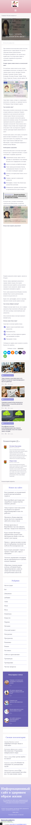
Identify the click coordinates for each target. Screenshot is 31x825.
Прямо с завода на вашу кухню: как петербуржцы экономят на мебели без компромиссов (15, 544)
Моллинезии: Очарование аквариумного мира (13, 752)
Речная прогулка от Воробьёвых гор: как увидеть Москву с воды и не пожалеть (14, 526)
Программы (8, 638)
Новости (7, 618)
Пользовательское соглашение (16, 814)
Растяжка (7, 650)
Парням (7, 622)
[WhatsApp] (5, 356)
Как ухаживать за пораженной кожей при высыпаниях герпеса (15, 494)
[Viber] (24, 352)
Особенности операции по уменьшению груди (14, 764)
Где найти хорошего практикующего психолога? (15, 719)
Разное (6, 646)
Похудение (8, 634)
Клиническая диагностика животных (16, 701)
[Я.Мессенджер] (5, 352)
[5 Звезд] (22, 348)
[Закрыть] (1, 824)
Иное (6, 606)
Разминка (7, 642)
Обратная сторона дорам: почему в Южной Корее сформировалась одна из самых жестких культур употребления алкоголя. (13, 568)
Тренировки (8, 663)
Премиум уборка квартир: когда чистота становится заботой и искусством (13, 519)
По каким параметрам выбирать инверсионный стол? (17, 692)
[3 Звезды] (20, 348)
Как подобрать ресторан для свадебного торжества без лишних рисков (14, 502)
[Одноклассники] (12, 352)
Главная (4, 15)
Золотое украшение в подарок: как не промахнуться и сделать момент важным (15, 559)
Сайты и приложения (11, 654)
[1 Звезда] (18, 348)
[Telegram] (16, 352)
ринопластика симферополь (6, 821)
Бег (5, 589)
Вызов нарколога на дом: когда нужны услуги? (17, 710)
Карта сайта (15, 812)
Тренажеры (8, 658)
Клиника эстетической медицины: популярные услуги (16, 681)
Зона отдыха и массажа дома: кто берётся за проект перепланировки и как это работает (14, 510)
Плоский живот (9, 630)
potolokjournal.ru (21, 824)
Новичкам (7, 614)
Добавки (7, 597)
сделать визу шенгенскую (13, 80)
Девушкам (8, 593)
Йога (6, 610)
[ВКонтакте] (9, 352)
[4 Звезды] (21, 348)
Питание (7, 626)
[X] (20, 352)
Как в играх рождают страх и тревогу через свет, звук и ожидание (14, 551)
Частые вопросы (11, 15)
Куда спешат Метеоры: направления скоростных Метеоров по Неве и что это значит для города (14, 535)
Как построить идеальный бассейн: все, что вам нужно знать (15, 772)
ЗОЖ (6, 602)
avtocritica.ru (13, 824)
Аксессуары (8, 585)
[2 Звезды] (19, 348)
